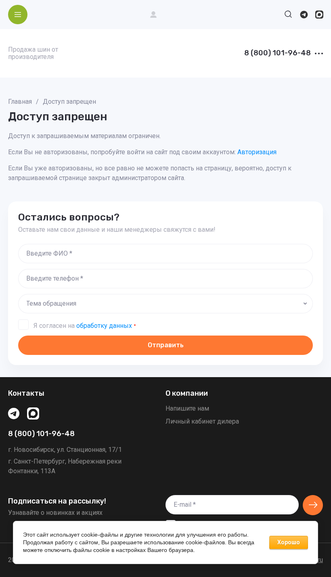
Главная (20, 101)
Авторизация (257, 152)
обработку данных (104, 325)
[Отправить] (313, 505)
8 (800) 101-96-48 (277, 53)
